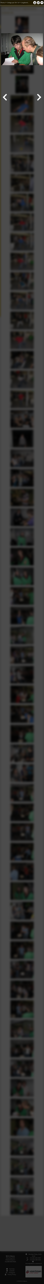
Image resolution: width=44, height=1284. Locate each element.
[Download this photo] (34, 2)
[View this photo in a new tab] (38, 2)
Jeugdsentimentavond (28, 3)
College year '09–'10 (13, 3)
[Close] (41, 2)
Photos (3, 3)
